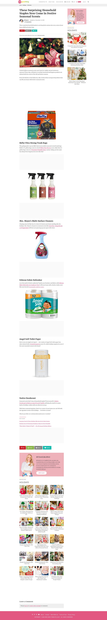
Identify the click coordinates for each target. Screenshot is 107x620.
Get (77, 1)
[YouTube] (38, 614)
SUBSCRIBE (67, 1)
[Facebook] (32, 614)
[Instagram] (36, 614)
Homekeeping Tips (43, 1)
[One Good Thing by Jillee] (23, 1)
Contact (47, 614)
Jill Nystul (26, 20)
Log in (84, 1)
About (42, 614)
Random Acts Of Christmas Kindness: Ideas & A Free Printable (34, 423)
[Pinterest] (34, 614)
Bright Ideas (51, 1)
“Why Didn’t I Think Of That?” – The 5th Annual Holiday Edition (35, 426)
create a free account (35, 606)
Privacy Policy (71, 614)
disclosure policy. (41, 35)
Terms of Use (63, 614)
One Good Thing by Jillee (52, 617)
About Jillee (80, 22)
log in (26, 606)
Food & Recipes (59, 1)
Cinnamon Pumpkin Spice (38, 150)
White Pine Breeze (45, 148)
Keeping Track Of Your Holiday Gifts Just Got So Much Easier (34, 421)
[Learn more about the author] (21, 21)
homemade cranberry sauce (36, 287)
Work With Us (54, 614)
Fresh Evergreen (35, 344)
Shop (74, 1)
